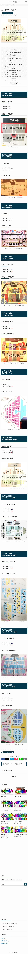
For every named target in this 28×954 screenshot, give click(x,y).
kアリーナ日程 (10, 66)
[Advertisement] (14, 858)
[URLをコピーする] (25, 759)
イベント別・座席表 (8, 926)
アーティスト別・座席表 (8, 752)
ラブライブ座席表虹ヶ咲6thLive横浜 (13, 76)
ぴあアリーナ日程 (11, 54)
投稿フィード (4, 940)
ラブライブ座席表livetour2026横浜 (13, 52)
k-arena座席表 (10, 62)
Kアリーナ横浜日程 (11, 72)
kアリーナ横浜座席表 (12, 80)
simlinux (14, 776)
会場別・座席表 (7, 929)
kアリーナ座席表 (11, 68)
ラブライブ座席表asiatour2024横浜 (13, 64)
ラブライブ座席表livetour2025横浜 (13, 58)
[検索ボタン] (26, 2)
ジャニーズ (18, 879)
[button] (3, 759)
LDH (3, 879)
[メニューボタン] (2, 2)
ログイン (3, 938)
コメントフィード (5, 941)
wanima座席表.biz (14, 2)
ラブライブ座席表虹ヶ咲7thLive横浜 (13, 70)
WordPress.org (4, 943)
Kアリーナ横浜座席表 (12, 74)
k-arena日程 (9, 60)
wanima (7, 879)
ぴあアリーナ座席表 (11, 56)
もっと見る (14, 83)
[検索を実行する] (25, 884)
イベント (12, 879)
